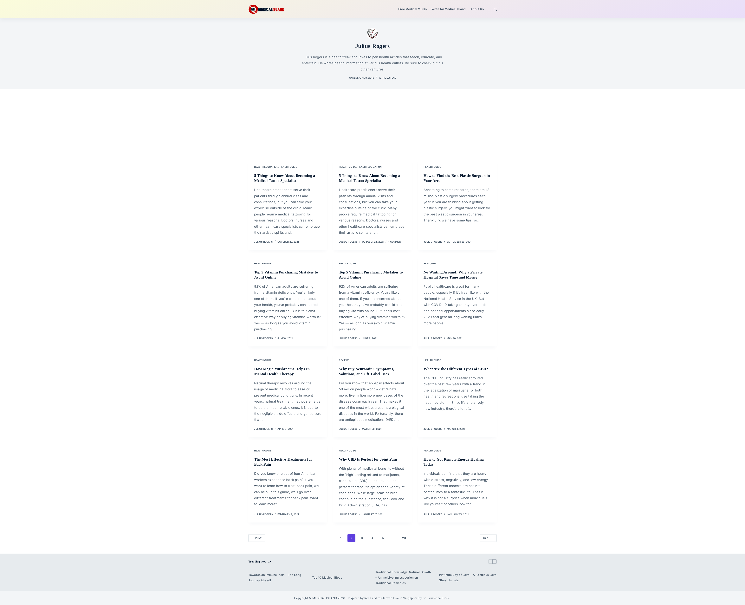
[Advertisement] (372, 130)
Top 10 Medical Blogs (327, 577)
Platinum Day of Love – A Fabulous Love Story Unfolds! (468, 577)
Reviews (344, 360)
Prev (258, 537)
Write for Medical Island (448, 9)
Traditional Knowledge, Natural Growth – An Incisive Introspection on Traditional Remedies (403, 577)
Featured (430, 263)
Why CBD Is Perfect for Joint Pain (368, 459)
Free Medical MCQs (412, 9)
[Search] (495, 9)
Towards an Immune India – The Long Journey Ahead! (274, 577)
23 (404, 538)
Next (486, 537)
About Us (477, 9)
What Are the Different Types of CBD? (456, 369)
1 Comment (395, 241)
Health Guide (288, 166)
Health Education (266, 166)
